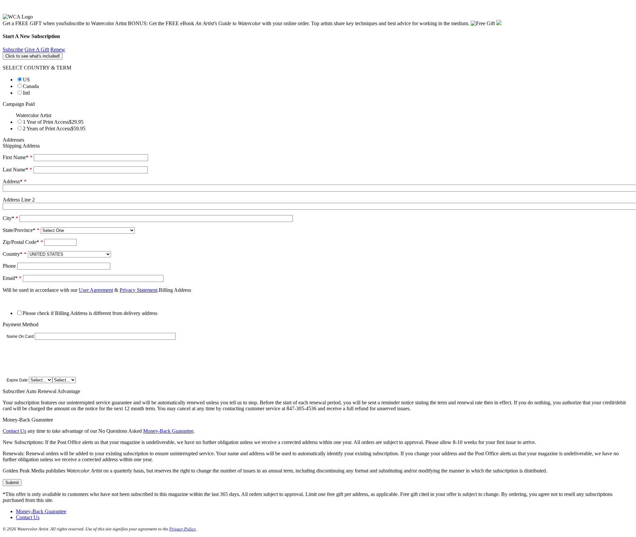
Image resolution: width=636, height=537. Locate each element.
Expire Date (17, 380)
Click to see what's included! (32, 56)
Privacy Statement (138, 290)
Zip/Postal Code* (23, 242)
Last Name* (17, 169)
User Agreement (96, 290)
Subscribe (13, 49)
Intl (26, 93)
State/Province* (21, 230)
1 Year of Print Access (53, 122)
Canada (31, 86)
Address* (14, 181)
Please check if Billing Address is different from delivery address (90, 313)
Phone (9, 266)
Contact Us (14, 431)
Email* (12, 278)
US (26, 79)
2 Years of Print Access (54, 128)
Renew (57, 49)
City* (10, 218)
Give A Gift (37, 49)
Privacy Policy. (182, 528)
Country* (14, 254)
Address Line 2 (19, 199)
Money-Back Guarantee (168, 431)
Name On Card (20, 336)
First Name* (17, 157)
